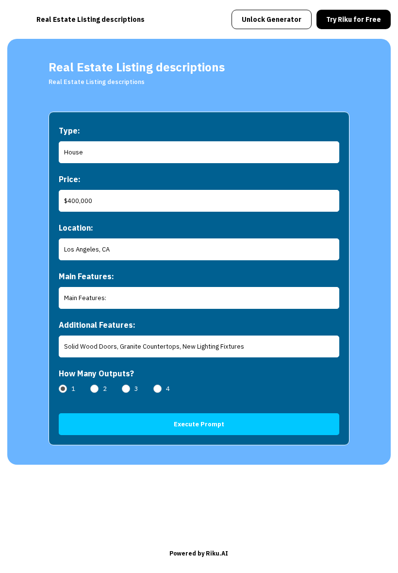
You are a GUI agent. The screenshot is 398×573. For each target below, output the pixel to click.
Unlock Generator (271, 19)
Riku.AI (217, 553)
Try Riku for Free (353, 19)
